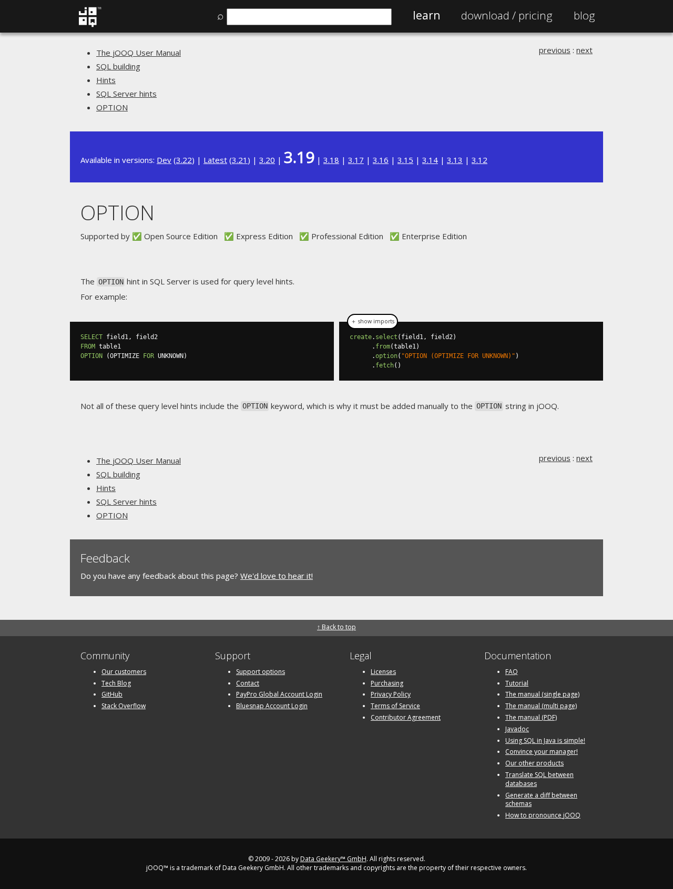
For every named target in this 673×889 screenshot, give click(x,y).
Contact (247, 683)
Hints (106, 80)
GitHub (112, 694)
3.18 (331, 160)
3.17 (356, 160)
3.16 (381, 160)
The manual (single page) (542, 694)
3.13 (455, 160)
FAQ (511, 671)
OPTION (112, 107)
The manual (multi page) (541, 705)
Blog (584, 15)
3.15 (405, 160)
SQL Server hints (126, 93)
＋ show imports (372, 321)
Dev (164, 160)
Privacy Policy (391, 694)
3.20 (267, 160)
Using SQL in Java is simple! (545, 740)
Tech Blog (116, 683)
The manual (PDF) (531, 717)
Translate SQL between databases (539, 779)
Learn (426, 15)
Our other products (534, 763)
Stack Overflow (123, 705)
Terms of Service (395, 705)
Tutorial (516, 683)
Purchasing (387, 683)
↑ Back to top (336, 626)
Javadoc (517, 728)
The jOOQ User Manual (138, 52)
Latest (215, 160)
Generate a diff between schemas (541, 800)
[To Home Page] (89, 24)
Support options (260, 671)
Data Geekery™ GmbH (333, 858)
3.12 (479, 160)
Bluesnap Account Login (272, 705)
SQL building (118, 66)
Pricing (507, 15)
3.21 (240, 160)
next (584, 50)
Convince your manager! (541, 751)
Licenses (383, 671)
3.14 (430, 160)
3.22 (184, 160)
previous (554, 50)
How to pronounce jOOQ (542, 815)
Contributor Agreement (406, 717)
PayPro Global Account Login (279, 694)
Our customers (123, 671)
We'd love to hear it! (276, 575)
